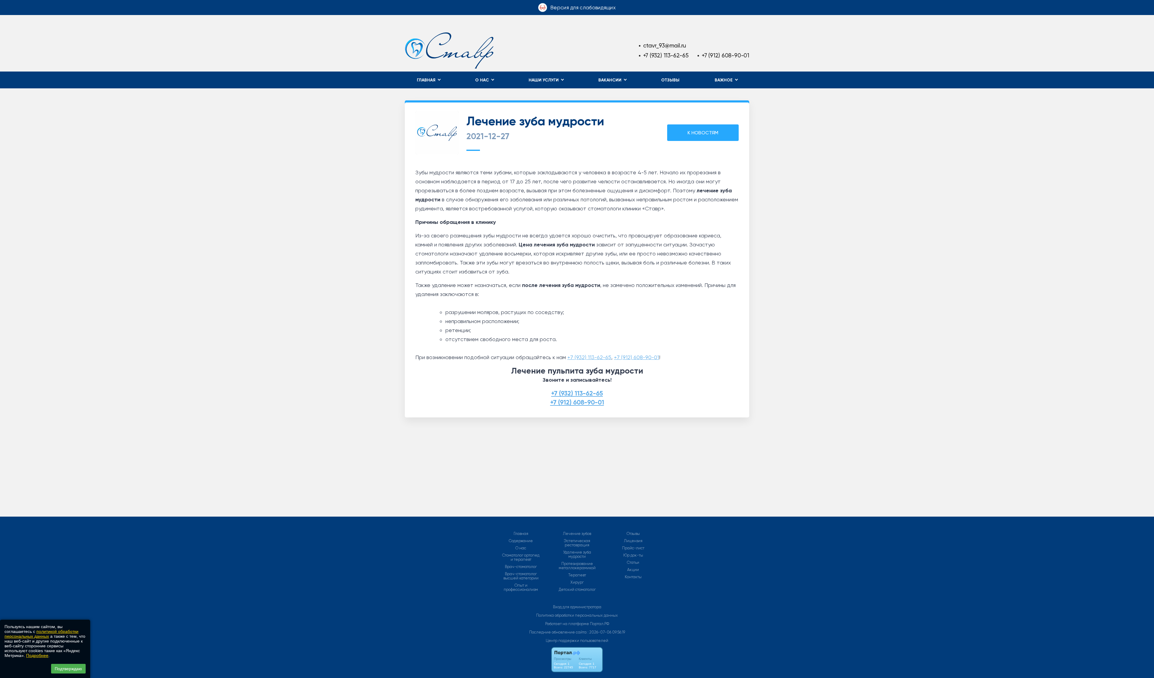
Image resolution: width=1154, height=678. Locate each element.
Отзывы (670, 80)
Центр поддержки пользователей (577, 640)
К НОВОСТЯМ (703, 133)
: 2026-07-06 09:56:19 (606, 632)
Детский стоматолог (577, 590)
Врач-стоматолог (521, 567)
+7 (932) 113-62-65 (665, 55)
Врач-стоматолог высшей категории (521, 576)
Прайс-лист (633, 548)
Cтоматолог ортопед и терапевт (520, 557)
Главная (521, 534)
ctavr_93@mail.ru (664, 45)
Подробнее (37, 655)
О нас (520, 548)
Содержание (521, 541)
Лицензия (633, 541)
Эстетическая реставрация (577, 543)
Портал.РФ (599, 624)
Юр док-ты (633, 555)
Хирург (577, 582)
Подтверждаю (68, 668)
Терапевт (577, 575)
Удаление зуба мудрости (577, 554)
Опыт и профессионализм (521, 587)
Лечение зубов (577, 534)
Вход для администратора (577, 607)
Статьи (633, 562)
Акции (633, 570)
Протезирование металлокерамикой (577, 566)
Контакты (633, 577)
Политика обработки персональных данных (577, 615)
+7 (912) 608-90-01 (725, 55)
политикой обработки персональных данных (41, 634)
